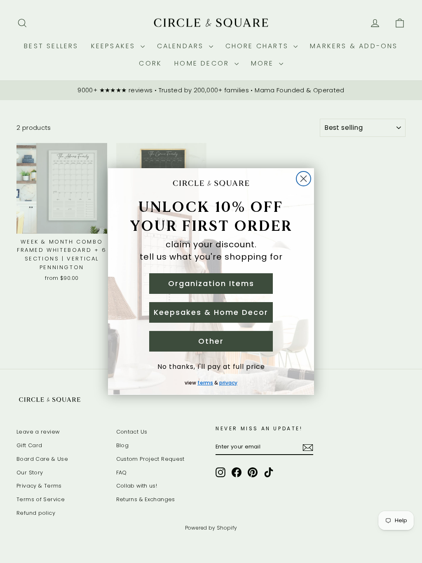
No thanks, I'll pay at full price (211, 366)
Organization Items (211, 283)
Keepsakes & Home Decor (211, 312)
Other (211, 341)
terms (205, 382)
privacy (228, 382)
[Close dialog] (303, 178)
